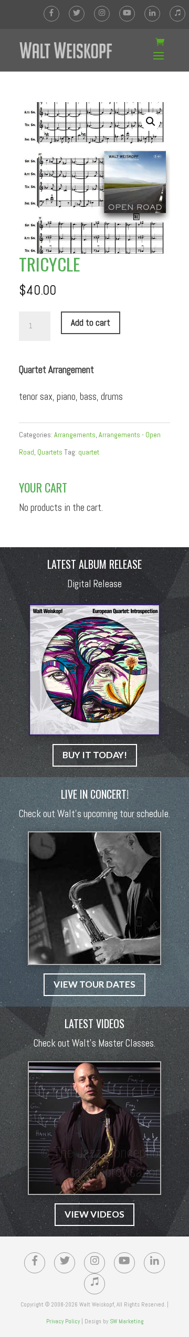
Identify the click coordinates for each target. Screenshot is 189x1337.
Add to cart (90, 322)
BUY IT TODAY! (94, 754)
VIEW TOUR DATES (94, 984)
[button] (150, 121)
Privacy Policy (63, 1321)
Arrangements (75, 434)
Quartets (49, 452)
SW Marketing (126, 1321)
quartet (88, 452)
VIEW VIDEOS (94, 1214)
